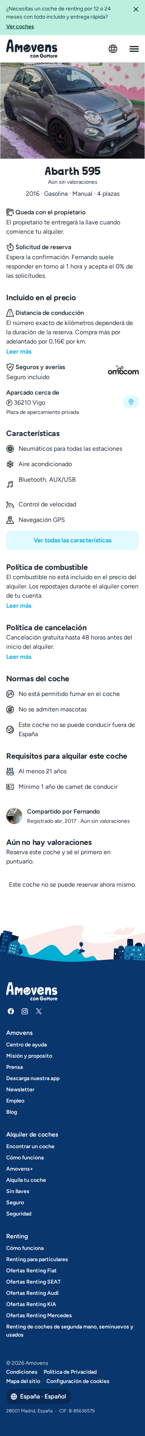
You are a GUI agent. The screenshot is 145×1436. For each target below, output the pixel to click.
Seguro (15, 1202)
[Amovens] (32, 48)
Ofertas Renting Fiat (31, 1270)
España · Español (43, 1396)
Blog (11, 1112)
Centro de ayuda (26, 1044)
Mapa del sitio (23, 1381)
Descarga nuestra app (33, 1078)
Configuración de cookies (77, 1381)
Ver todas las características (72, 540)
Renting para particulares (37, 1259)
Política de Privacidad (70, 1372)
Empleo (15, 1101)
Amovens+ (19, 1169)
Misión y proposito (29, 1056)
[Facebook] (10, 1011)
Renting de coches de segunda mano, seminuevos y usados (69, 1330)
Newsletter (20, 1089)
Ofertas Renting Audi (32, 1293)
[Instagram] (24, 1011)
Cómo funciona (25, 1157)
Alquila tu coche (26, 1180)
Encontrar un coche (30, 1146)
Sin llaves (17, 1191)
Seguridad (18, 1213)
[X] (38, 1011)
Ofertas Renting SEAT (33, 1282)
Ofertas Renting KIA (31, 1304)
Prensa (14, 1067)
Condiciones (22, 1372)
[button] (135, 17)
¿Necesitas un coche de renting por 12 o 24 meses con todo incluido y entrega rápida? (58, 17)
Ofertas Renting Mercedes (39, 1315)
